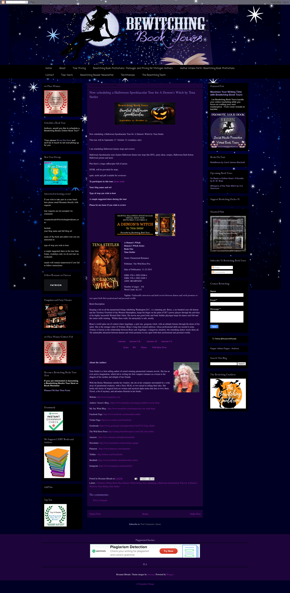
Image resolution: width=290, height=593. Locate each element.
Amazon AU (151, 341)
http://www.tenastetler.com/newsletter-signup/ (119, 442)
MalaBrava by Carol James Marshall (227, 162)
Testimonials (128, 75)
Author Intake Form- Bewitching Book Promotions (207, 68)
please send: (119, 181)
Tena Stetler (114, 486)
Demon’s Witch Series (131, 482)
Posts (217, 267)
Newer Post (95, 514)
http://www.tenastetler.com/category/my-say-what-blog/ (131, 408)
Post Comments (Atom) (151, 524)
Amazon (122, 341)
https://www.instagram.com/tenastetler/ (115, 465)
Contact (49, 75)
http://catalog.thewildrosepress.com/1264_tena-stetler (131, 431)
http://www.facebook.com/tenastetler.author (122, 414)
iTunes (144, 347)
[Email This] (141, 478)
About (62, 68)
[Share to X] (147, 478)
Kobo (126, 347)
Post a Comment (100, 500)
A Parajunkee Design (145, 583)
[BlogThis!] (144, 478)
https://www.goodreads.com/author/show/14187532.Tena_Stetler (127, 425)
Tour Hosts (67, 75)
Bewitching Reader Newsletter (97, 75)
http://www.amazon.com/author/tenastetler (116, 437)
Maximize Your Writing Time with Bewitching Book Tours (226, 93)
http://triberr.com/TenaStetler (110, 454)
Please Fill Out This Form (57, 390)
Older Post (195, 514)
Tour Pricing (79, 68)
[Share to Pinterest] (152, 478)
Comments (219, 272)
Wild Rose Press (159, 347)
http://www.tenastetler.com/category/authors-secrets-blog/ (135, 402)
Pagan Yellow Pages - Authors (224, 348)
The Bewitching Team (154, 75)
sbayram (151, 574)
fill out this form (64, 140)
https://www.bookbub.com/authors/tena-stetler (118, 460)
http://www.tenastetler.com (108, 397)
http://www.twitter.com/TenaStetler (117, 419)
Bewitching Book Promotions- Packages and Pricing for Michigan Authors (133, 68)
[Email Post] (136, 478)
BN (134, 347)
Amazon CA (166, 341)
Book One (117, 482)
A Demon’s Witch (103, 482)
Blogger (169, 574)
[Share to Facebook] (149, 478)
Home (48, 68)
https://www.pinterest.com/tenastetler (114, 448)
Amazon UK (134, 341)
